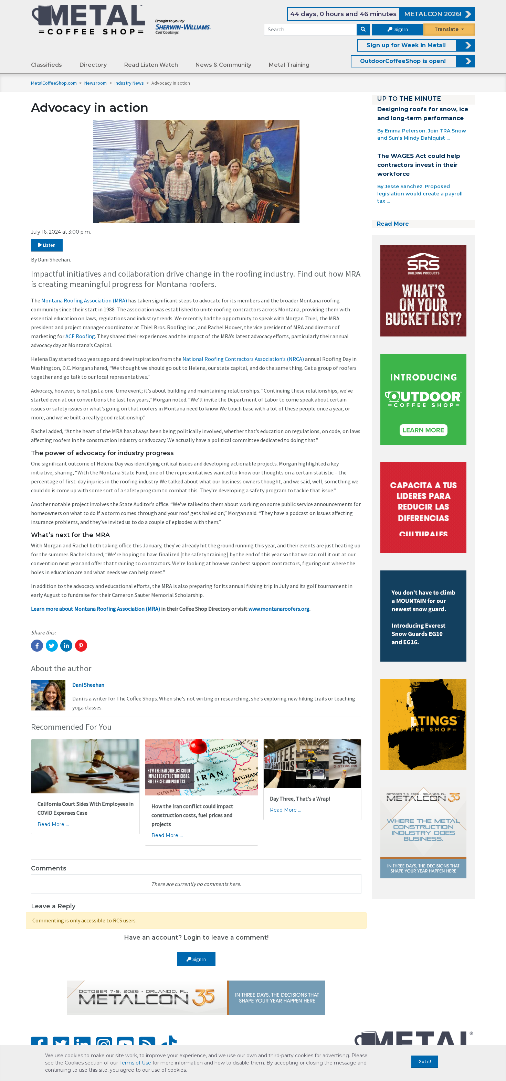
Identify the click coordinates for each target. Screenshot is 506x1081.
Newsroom (96, 83)
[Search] (363, 29)
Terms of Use (135, 1063)
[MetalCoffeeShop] (121, 19)
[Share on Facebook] (37, 646)
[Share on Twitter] (52, 646)
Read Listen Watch (151, 65)
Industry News (130, 83)
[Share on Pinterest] (81, 646)
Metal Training (289, 65)
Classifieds (46, 65)
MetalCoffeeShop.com (54, 83)
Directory (93, 65)
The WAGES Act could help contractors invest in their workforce (418, 164)
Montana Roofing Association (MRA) (84, 300)
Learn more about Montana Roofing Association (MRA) (95, 608)
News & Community (223, 65)
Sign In (400, 29)
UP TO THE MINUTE (409, 98)
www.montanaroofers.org (279, 608)
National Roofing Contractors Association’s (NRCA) (243, 358)
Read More (393, 224)
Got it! (425, 1061)
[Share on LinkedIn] (66, 646)
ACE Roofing (80, 336)
